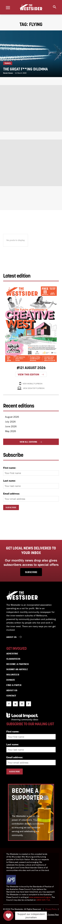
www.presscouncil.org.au (40, 897)
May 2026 (10, 431)
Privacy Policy (51, 909)
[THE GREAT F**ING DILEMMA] (31, 53)
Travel (7, 63)
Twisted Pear (53, 914)
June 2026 (11, 426)
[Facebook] (8, 703)
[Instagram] (21, 703)
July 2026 (10, 421)
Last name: (9, 480)
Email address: (11, 493)
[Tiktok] (28, 703)
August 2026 (12, 416)
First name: (9, 467)
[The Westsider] (31, 7)
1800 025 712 (43, 900)
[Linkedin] (15, 703)
